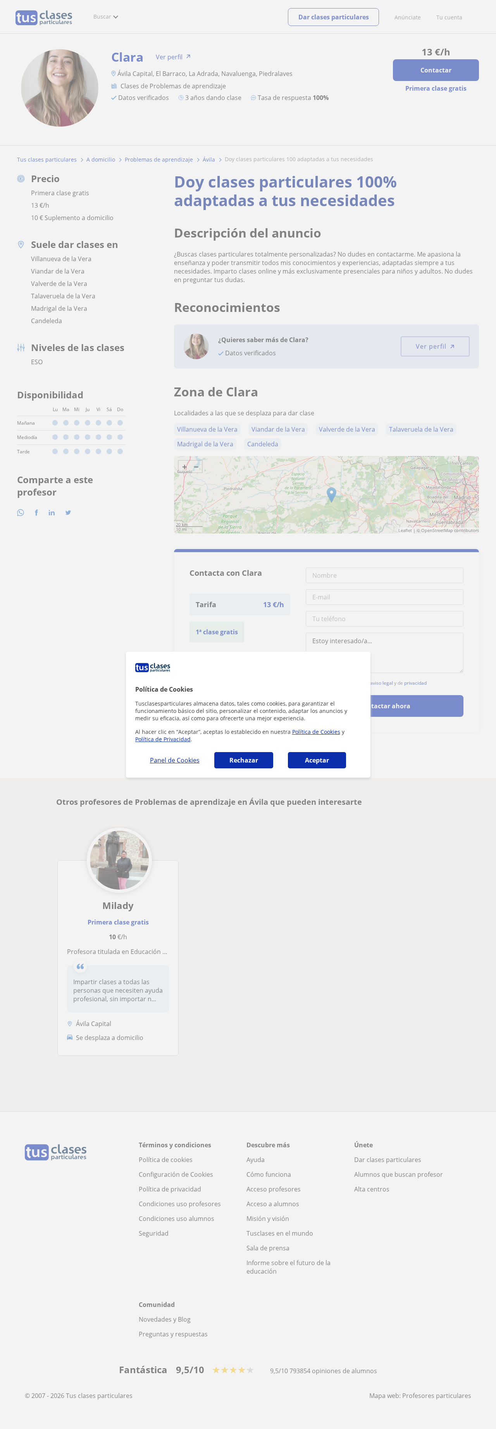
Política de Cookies (316, 731)
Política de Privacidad (163, 739)
